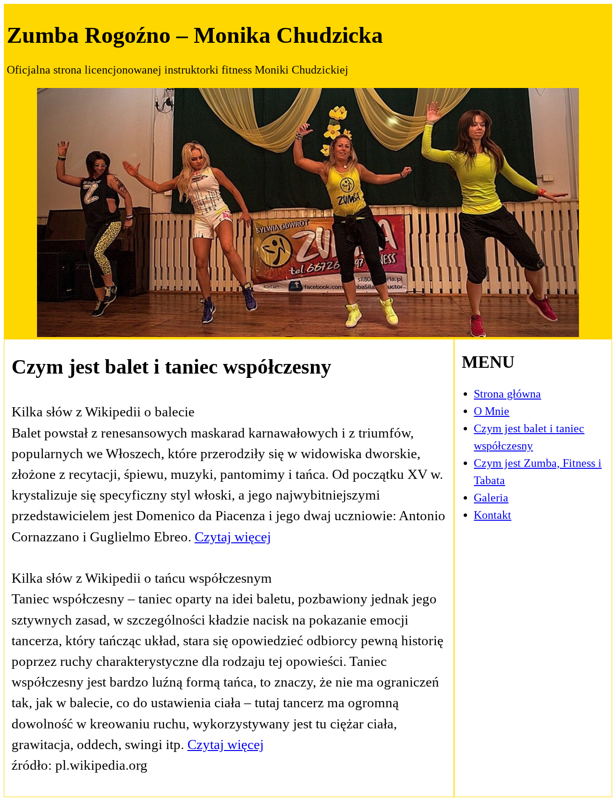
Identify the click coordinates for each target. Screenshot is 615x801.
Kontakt (492, 515)
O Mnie (491, 411)
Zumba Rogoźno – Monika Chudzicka (195, 35)
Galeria (491, 497)
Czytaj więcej (233, 536)
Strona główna (507, 394)
